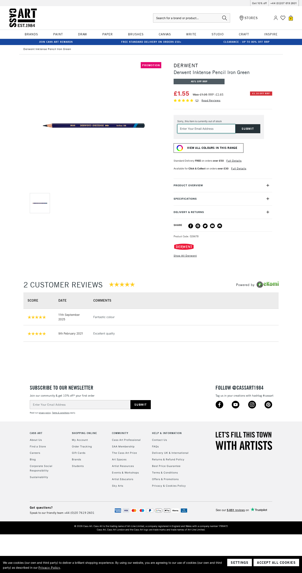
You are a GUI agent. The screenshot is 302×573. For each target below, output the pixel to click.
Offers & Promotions (165, 479)
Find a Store (38, 446)
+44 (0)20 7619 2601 (79, 513)
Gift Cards (78, 452)
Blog (33, 459)
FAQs (155, 446)
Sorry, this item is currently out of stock (199, 121)
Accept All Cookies (276, 562)
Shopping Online (84, 433)
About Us (36, 439)
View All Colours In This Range (212, 148)
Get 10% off (259, 3)
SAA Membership (123, 446)
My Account (80, 439)
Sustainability (39, 477)
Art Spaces (119, 459)
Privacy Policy (49, 567)
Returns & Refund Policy (168, 459)
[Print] (219, 225)
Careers (35, 452)
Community (120, 433)
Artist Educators (122, 479)
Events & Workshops (125, 472)
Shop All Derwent (185, 255)
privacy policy (45, 412)
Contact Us (159, 439)
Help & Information (167, 433)
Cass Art (36, 433)
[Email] (212, 225)
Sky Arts (117, 485)
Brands (76, 459)
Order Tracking (82, 446)
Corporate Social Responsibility (41, 468)
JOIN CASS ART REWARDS (56, 42)
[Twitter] (205, 225)
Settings (239, 562)
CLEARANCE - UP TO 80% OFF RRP (247, 42)
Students (78, 466)
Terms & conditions (60, 412)
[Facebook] (190, 225)
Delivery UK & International (170, 452)
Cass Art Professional (126, 439)
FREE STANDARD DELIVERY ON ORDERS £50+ (151, 42)
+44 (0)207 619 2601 (283, 3)
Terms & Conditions (165, 472)
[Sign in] (275, 18)
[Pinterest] (197, 225)
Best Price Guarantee (166, 466)
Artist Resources (123, 466)
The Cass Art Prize (124, 452)
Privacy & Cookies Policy (169, 485)
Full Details (234, 160)
